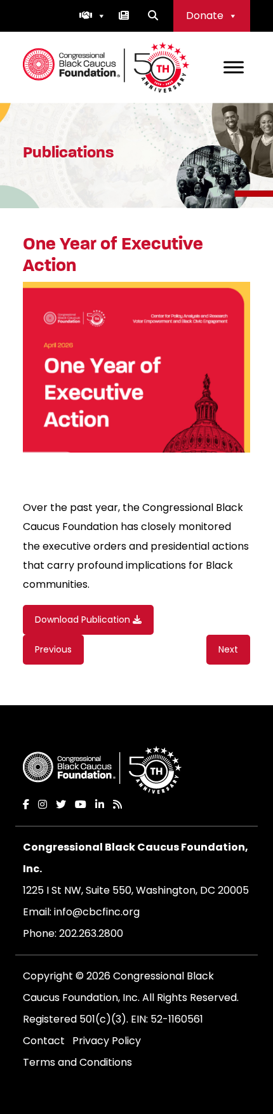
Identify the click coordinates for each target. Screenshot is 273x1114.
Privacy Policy (106, 1040)
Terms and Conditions (77, 1062)
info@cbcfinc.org (97, 912)
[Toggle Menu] (233, 67)
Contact (44, 1040)
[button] (92, 16)
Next (228, 649)
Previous (53, 649)
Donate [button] (204, 15)
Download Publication (84, 619)
